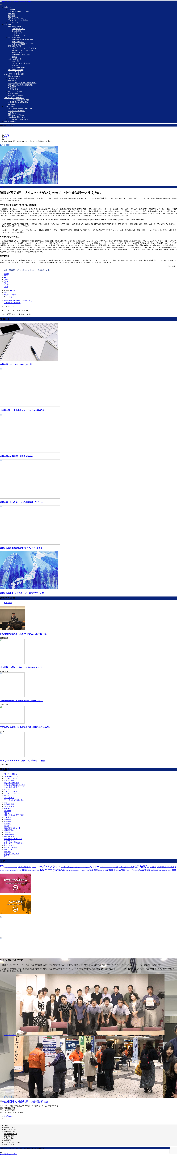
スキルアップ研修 (10, 791)
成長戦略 (86, 870)
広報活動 (15, 65)
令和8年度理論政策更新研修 (22, 39)
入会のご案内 (9, 106)
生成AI (118, 870)
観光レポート (9, 849)
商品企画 (30, 870)
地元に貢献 (36, 870)
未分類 (6, 826)
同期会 (14, 57)
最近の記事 (8, 603)
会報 (1, 187)
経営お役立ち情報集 (15, 96)
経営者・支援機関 (10, 847)
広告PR (68, 870)
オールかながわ (66, 867)
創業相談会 (12, 87)
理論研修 (7, 832)
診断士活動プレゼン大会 (21, 55)
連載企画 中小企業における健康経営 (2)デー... (21, 502)
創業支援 (7, 808)
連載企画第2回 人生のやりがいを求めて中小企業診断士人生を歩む (29, 270)
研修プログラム (18, 42)
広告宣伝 (72, 870)
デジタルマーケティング (106, 867)
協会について (9, 7)
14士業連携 (16, 31)
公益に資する (9, 806)
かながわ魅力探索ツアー (24, 867)
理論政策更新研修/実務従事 (14, 98)
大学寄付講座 (13, 89)
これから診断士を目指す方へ (19, 119)
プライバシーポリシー (12, 1142)
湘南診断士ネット (10, 830)
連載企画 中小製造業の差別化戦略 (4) (16, 456)
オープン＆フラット (48, 866)
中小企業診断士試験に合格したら (20, 108)
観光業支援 (12, 80)
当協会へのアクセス (15, 18)
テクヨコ (7, 796)
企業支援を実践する (15, 27)
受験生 (13, 295)
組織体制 (11, 14)
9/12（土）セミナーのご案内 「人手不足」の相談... (23, 760)
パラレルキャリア (126, 867)
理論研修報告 (9, 834)
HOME (6, 1125)
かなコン (7, 789)
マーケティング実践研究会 (14, 800)
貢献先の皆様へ (14, 76)
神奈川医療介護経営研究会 (14, 843)
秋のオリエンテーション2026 (23, 50)
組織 (137, 870)
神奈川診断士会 (10, 1129)
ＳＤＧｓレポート (10, 778)
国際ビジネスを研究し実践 (14, 815)
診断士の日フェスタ (11, 854)
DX (2, 866)
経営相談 (144, 870)
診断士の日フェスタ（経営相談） (20, 85)
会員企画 (159, 867)
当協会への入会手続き (16, 111)
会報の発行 (16, 61)
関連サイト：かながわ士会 (18, 20)
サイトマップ (13, 22)
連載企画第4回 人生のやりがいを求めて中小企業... (22, 593)
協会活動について (10, 1134)
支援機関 (93, 870)
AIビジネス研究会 (10, 774)
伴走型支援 (171, 867)
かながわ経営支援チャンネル (23, 44)
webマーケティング (12, 867)
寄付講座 (7, 824)
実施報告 (7, 821)
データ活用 (115, 867)
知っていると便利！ (19, 67)
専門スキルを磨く (14, 37)
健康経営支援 (9, 804)
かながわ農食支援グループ (14, 787)
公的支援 (7, 870)
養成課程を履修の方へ (16, 117)
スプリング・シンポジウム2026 (24, 48)
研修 (134, 870)
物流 (102, 870)
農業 (174, 870)
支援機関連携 (17, 33)
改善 (99, 870)
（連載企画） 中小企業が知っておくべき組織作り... (23, 410)
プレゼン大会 (9, 798)
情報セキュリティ (79, 870)
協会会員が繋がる (14, 46)
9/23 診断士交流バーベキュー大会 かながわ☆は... (21, 667)
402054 (12, 290)
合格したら (18, 870)
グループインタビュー (84, 867)
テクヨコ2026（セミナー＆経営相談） (22, 83)
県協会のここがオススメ (17, 115)
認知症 (169, 870)
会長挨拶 (11, 9)
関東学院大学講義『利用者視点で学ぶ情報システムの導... (25, 727)
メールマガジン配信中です (22, 63)
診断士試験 (164, 870)
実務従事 (11, 104)
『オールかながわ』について (19, 11)
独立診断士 (110, 870)
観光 (160, 870)
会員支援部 (165, 867)
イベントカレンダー (15, 72)
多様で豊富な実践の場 (52, 870)
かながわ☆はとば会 (11, 783)
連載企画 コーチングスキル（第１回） (17, 364)
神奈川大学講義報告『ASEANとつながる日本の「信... (23, 634)
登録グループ (17, 52)
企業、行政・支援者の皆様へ (14, 74)
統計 (152, 870)
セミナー (94, 866)
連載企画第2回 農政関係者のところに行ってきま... (22, 548)
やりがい (7, 295)
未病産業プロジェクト (12, 828)
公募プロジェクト (18, 35)
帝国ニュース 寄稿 (15, 91)
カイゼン (74, 867)
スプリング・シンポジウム (14, 793)
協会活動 (7, 24)
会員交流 (153, 867)
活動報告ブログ (10, 1132)
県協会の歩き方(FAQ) (16, 70)
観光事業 (7, 852)
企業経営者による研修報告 (18, 102)
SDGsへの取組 (13, 78)
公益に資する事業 (18, 29)
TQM (6, 867)
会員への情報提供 (14, 59)
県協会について (10, 1127)
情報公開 (11, 16)
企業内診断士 (141, 866)
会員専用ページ (10, 121)
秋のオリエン (9, 845)
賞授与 (6, 856)
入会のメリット (14, 113)
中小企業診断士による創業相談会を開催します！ (21, 701)
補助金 (155, 870)
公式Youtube (8, 1116)
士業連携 (7, 817)
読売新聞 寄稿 (13, 93)
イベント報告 (9, 780)
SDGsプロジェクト (11, 776)
